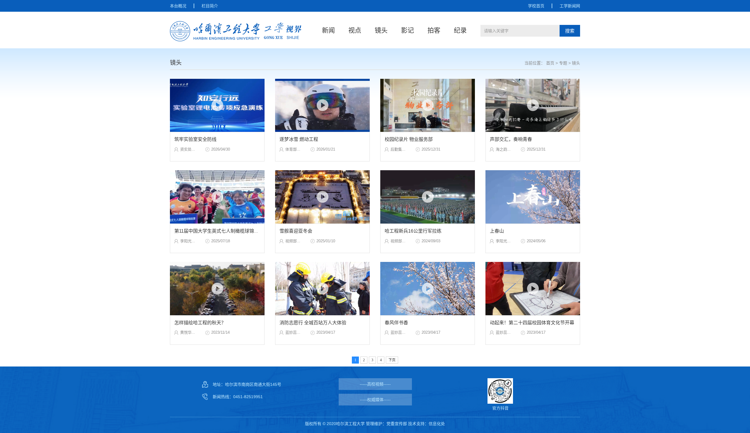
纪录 (460, 30)
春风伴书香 (396, 322)
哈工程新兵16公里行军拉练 (413, 231)
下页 (392, 360)
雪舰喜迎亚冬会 (295, 231)
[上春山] (532, 197)
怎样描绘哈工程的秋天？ (200, 322)
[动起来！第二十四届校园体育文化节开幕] (532, 288)
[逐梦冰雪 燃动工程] (322, 105)
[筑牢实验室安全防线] (217, 105)
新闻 (328, 30)
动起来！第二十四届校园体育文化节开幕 (532, 322)
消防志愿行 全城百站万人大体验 (312, 322)
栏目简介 (210, 6)
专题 (563, 63)
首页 (550, 63)
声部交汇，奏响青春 (511, 139)
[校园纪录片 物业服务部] (427, 105)
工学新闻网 (570, 6)
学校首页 (536, 6)
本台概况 (178, 6)
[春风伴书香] (427, 288)
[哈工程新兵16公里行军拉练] (427, 197)
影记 (407, 30)
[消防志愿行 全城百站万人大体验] (322, 288)
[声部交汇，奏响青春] (532, 105)
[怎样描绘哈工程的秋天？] (217, 288)
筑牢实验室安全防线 (195, 139)
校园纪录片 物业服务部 (409, 139)
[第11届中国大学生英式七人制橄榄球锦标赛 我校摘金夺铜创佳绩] (217, 197)
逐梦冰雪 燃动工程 (298, 139)
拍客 (433, 30)
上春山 (497, 231)
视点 (354, 30)
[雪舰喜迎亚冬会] (322, 197)
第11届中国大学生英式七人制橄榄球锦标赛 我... (223, 231)
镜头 (381, 30)
